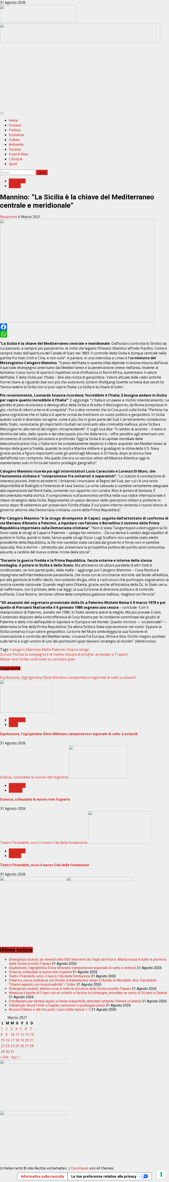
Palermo (59, 649)
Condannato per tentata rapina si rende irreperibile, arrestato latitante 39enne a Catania (75, 1001)
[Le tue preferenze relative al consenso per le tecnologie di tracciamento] (161, 1174)
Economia (16, 135)
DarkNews (79, 1168)
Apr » (15, 1057)
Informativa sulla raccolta (42, 1176)
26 (22, 1045)
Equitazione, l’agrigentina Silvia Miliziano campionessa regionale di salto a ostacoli (68, 677)
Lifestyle (16, 159)
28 (32, 1045)
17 (12, 1040)
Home (13, 120)
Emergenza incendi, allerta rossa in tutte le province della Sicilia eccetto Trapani (70, 989)
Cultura (14, 140)
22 (3, 1045)
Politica (14, 130)
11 (17, 1034)
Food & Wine (18, 154)
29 (3, 1051)
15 (3, 1040)
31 (12, 1051)
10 (12, 1034)
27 (27, 1045)
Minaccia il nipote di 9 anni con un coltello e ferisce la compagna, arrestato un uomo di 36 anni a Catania (88, 993)
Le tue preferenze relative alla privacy (103, 1176)
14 (32, 1034)
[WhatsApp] (84, 333)
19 (22, 1040)
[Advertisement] (80, 41)
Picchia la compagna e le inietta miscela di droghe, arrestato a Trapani (64, 654)
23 (7, 1045)
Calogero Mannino (25, 649)
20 (27, 1040)
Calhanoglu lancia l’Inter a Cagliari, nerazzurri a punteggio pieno (57, 1005)
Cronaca (15, 125)
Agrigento (17, 181)
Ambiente (16, 145)
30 (7, 1051)
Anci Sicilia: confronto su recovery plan (37, 659)
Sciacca (72, 649)
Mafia (46, 649)
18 (17, 1040)
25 (17, 1045)
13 (27, 1034)
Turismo (15, 149)
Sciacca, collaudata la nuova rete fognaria (34, 777)
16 (7, 1040)
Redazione (9, 216)
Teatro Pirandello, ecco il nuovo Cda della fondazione (43, 842)
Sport (13, 164)
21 (32, 1040)
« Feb (4, 1057)
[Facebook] (84, 326)
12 (22, 1034)
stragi (84, 649)
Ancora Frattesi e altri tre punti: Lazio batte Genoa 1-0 (50, 1009)
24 (12, 1045)
